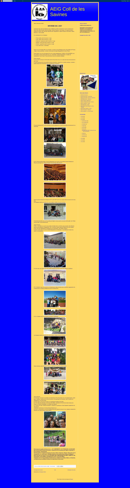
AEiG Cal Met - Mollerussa (86, 100)
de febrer (84, 134)
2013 (82, 138)
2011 (82, 141)
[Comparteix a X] (60, 466)
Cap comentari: (52, 466)
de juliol (83, 127)
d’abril (83, 133)
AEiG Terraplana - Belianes (86, 109)
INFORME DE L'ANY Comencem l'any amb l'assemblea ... (89, 131)
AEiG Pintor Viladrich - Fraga (86, 108)
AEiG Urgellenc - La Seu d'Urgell (87, 111)
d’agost (83, 125)
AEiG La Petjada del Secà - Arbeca (87, 101)
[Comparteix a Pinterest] (62, 466)
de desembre (84, 120)
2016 (82, 116)
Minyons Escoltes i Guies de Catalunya (88, 97)
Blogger (71, 479)
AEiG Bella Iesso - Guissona (86, 99)
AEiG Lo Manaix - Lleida (85, 103)
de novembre (84, 122)
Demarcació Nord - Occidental (86, 96)
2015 (82, 118)
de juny (83, 128)
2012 (82, 140)
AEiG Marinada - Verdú (85, 104)
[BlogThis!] (58, 466)
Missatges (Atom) (42, 471)
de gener (84, 136)
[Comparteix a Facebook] (61, 466)
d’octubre (84, 124)
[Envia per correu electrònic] (57, 466)
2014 (82, 119)
